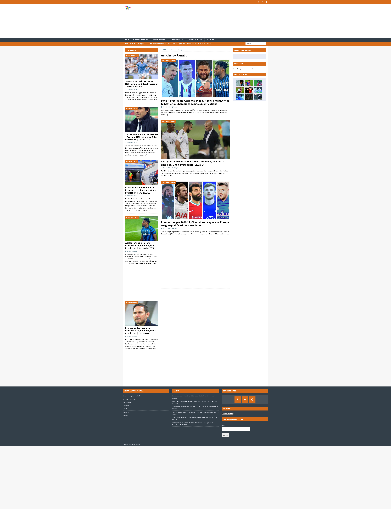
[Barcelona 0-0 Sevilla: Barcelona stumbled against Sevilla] (249, 83)
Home (127, 40)
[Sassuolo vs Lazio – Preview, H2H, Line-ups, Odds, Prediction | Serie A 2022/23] (141, 66)
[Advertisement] (219, 20)
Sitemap (125, 415)
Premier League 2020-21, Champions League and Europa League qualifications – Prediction (195, 224)
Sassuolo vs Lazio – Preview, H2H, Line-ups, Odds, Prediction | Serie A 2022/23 (141, 84)
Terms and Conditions (129, 399)
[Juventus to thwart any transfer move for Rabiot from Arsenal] (258, 97)
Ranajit (175, 107)
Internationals (176, 40)
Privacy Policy (127, 402)
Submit (225, 435)
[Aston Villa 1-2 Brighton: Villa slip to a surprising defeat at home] (240, 90)
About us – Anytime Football (131, 396)
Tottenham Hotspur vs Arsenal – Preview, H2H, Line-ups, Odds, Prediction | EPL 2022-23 (141, 137)
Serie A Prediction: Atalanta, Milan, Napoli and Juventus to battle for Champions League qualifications (195, 102)
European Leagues (140, 40)
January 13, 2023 (132, 89)
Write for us (126, 409)
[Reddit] (266, 2)
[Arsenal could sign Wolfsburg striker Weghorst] (249, 90)
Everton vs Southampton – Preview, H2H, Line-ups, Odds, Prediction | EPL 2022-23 (140, 331)
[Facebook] (258, 2)
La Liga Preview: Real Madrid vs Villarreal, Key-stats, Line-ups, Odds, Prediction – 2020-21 (193, 163)
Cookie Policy (127, 406)
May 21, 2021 (166, 228)
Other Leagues (159, 40)
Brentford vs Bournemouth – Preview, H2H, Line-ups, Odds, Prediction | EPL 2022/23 (140, 190)
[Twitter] (262, 2)
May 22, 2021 (166, 107)
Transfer (210, 40)
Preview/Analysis (195, 40)
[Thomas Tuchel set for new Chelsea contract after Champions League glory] (249, 97)
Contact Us (126, 412)
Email (224, 426)
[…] (167, 115)
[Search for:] (255, 44)
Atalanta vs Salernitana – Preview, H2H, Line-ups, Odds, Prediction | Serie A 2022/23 (140, 245)
